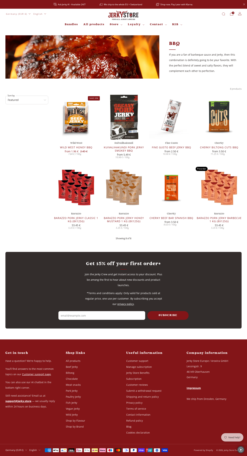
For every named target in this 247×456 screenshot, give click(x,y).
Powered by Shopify (203, 450)
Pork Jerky (72, 390)
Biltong (70, 373)
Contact (156, 24)
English (38, 13)
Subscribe (168, 315)
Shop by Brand (75, 426)
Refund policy (134, 420)
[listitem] (70, 4)
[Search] (223, 14)
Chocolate (72, 378)
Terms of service (136, 408)
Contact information (138, 414)
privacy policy (125, 304)
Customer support (137, 361)
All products (93, 24)
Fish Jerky (71, 402)
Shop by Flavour (75, 420)
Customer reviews (137, 384)
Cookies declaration (138, 432)
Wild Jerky (72, 414)
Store (114, 24)
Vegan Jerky (73, 408)
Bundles (71, 24)
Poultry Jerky (73, 396)
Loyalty (134, 24)
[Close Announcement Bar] (244, 4)
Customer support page (36, 374)
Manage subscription (139, 367)
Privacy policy (134, 402)
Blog (128, 426)
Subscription (134, 378)
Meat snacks (73, 384)
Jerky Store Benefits (138, 373)
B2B (175, 24)
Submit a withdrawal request (143, 390)
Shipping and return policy (142, 396)
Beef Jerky (72, 367)
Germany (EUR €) (16, 13)
